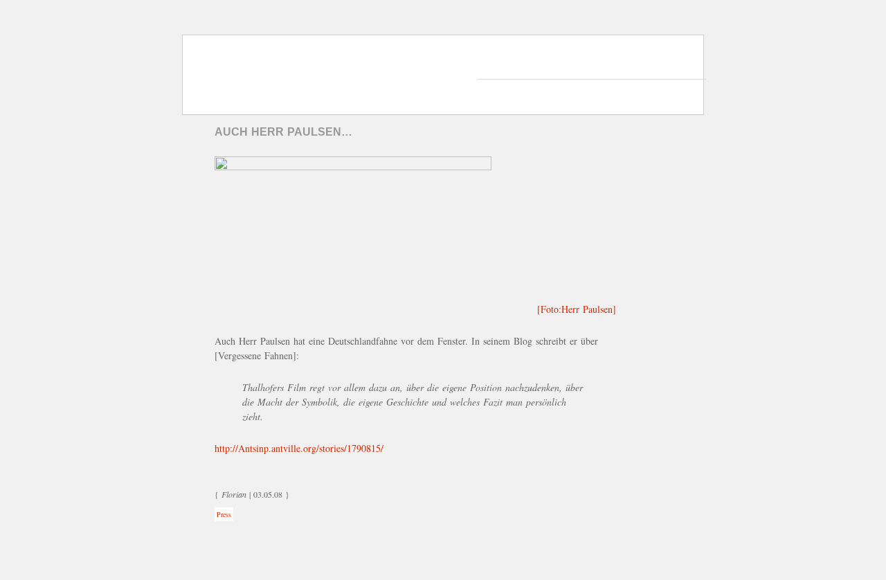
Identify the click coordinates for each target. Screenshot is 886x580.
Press (224, 514)
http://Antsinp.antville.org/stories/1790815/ (299, 448)
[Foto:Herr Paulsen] (576, 309)
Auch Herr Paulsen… (283, 132)
